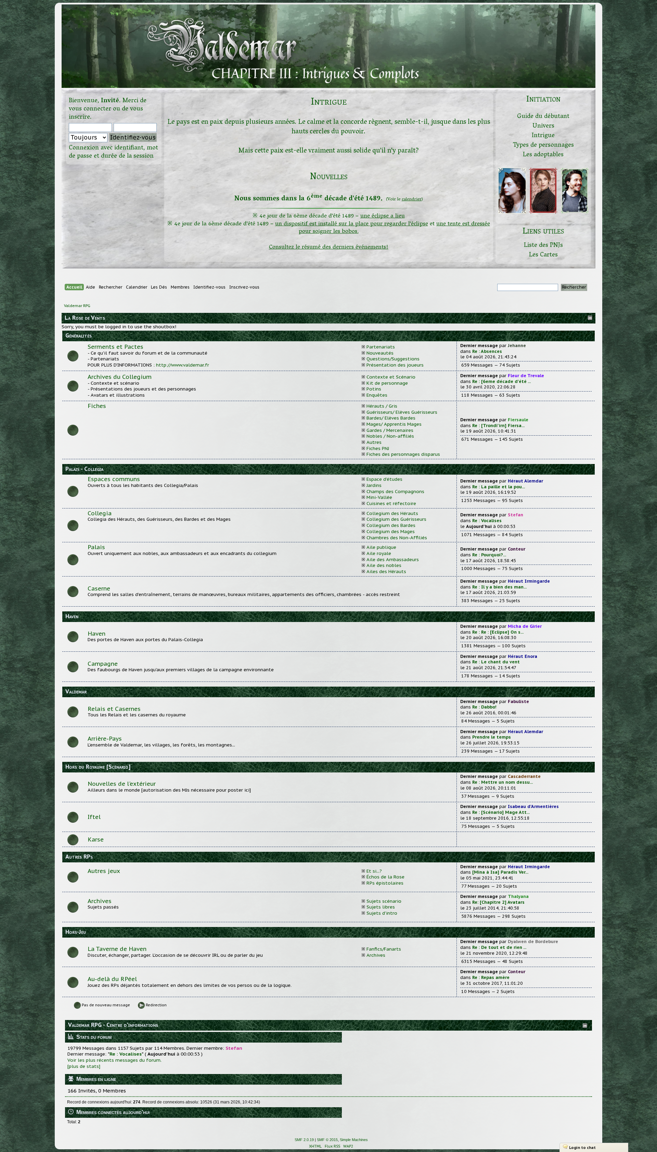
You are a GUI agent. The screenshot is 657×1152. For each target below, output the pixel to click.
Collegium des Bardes (390, 525)
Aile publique (381, 547)
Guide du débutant (543, 117)
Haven (96, 633)
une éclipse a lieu (382, 216)
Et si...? (374, 871)
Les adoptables (543, 155)
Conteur (516, 549)
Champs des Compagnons (395, 491)
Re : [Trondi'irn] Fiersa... (498, 425)
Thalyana (518, 896)
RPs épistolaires (384, 883)
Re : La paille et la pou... (498, 487)
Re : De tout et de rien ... (499, 947)
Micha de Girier (525, 626)
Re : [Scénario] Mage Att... (501, 812)
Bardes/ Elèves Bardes (390, 418)
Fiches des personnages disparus (403, 454)
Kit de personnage (387, 383)
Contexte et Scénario (390, 377)
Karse (96, 839)
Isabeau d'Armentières (533, 806)
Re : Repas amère (491, 977)
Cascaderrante (524, 776)
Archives (100, 901)
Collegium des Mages (390, 531)
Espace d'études (384, 479)
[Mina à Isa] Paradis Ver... (500, 872)
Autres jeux (104, 871)
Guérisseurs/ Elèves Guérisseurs (401, 412)
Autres (374, 442)
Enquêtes (376, 395)
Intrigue (543, 136)
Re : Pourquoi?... (489, 555)
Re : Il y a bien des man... (499, 587)
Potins (373, 389)
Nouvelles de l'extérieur (122, 783)
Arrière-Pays (105, 738)
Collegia (100, 513)
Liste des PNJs (543, 246)
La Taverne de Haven (117, 949)
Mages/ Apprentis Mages (394, 424)
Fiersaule (518, 420)
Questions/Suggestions (393, 359)
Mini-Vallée (379, 497)
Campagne (103, 663)
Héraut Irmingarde (529, 581)
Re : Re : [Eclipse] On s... (498, 632)
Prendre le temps (491, 737)
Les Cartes (543, 255)
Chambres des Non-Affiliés (396, 537)
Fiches (97, 406)
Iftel (94, 817)
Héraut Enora (522, 656)
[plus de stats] (83, 1066)
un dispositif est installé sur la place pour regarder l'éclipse (351, 224)
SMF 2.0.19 (304, 1140)
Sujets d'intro (381, 913)
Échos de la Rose (385, 877)
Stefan (515, 515)
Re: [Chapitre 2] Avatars (498, 902)
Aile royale (378, 553)
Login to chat (582, 1147)
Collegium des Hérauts (392, 513)
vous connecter (90, 109)
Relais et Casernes (114, 709)
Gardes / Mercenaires (389, 430)
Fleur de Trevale (526, 376)
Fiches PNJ (377, 448)
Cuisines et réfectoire (391, 503)
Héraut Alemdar (525, 481)
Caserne (99, 588)
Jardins (374, 485)
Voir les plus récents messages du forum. (114, 1060)
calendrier (412, 199)
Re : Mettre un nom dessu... (502, 782)
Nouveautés (380, 353)
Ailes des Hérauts (386, 571)
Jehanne (517, 345)
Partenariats (380, 347)
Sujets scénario (383, 901)
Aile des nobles (383, 565)
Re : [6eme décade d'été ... (501, 381)
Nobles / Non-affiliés (390, 436)
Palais (96, 547)
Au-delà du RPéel (112, 979)
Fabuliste (518, 701)
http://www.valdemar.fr (182, 365)
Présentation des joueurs (395, 365)
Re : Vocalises (487, 521)
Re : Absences (487, 351)
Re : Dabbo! (484, 707)
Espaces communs (114, 479)
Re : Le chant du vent (496, 662)
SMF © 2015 (327, 1140)
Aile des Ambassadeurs (392, 559)
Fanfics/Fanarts (383, 949)
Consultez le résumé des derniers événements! (328, 247)
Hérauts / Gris (381, 406)
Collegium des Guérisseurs (396, 519)
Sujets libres (380, 907)
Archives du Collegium (120, 377)
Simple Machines (354, 1140)
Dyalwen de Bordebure (533, 941)
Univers (543, 126)
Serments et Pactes (115, 346)
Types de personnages (543, 145)
